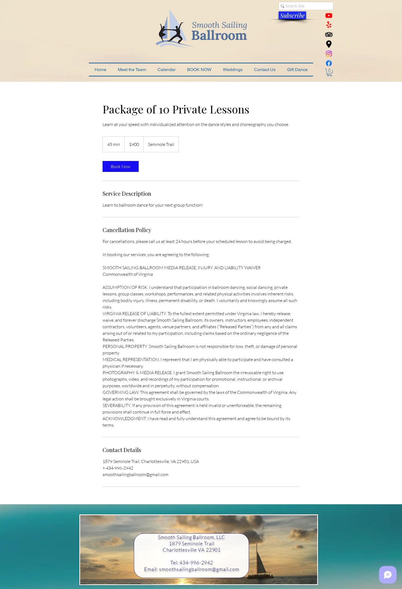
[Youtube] (329, 15)
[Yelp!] (329, 25)
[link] (121, 166)
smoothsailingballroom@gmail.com (199, 569)
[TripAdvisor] (329, 35)
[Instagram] (329, 54)
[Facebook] (329, 63)
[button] (292, 15)
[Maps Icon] (329, 44)
